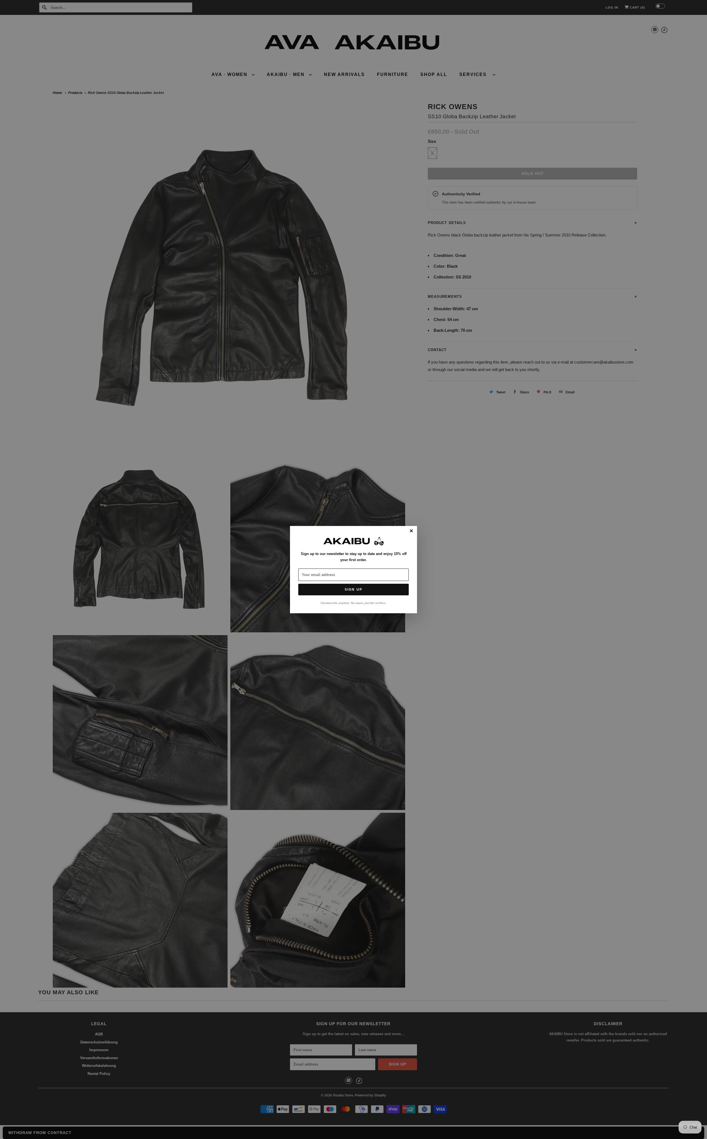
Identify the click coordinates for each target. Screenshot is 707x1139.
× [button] (411, 531)
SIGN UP (353, 589)
